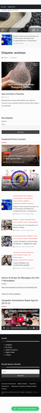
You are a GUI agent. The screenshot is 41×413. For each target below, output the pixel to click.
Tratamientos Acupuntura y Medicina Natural (24, 386)
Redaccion (6, 97)
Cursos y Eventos (18, 198)
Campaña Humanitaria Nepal (27, 219)
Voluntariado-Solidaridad (20, 203)
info (30, 255)
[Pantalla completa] (37, 328)
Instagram (8, 345)
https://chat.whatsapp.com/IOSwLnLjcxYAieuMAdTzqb (19, 287)
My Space (8, 347)
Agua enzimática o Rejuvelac (12, 94)
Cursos (35, 236)
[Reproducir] (4, 328)
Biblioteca (30, 196)
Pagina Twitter (10, 352)
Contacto (4, 388)
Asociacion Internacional (19, 196)
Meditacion (26, 201)
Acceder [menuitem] (3, 7)
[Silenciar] (34, 328)
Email (3, 124)
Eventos (25, 222)
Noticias (31, 260)
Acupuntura (7, 152)
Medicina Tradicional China (20, 260)
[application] (20, 319)
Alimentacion (5, 386)
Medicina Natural (33, 222)
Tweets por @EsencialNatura (10, 294)
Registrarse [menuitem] (11, 7)
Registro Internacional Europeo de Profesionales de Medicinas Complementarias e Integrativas (25, 38)
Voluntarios (30, 203)
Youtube (8, 355)
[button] (25, 409)
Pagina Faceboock (11, 350)
